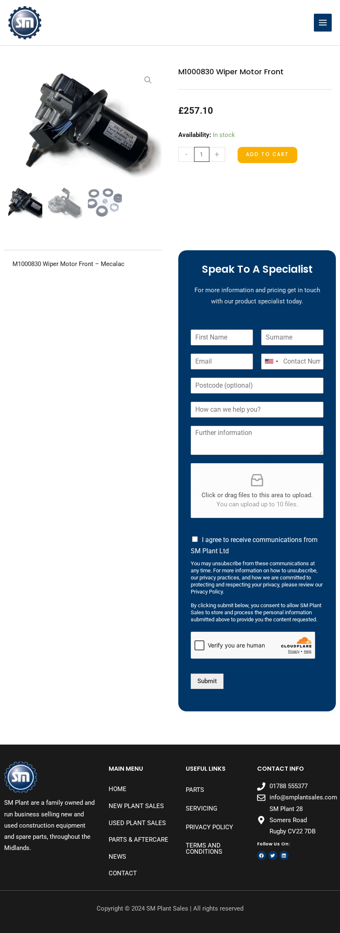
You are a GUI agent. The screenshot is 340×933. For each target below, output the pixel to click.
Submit (207, 681)
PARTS (195, 790)
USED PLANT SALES (137, 823)
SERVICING (201, 808)
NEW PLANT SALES (136, 806)
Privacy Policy (209, 827)
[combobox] (271, 361)
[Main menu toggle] (323, 23)
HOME (117, 789)
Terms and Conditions (204, 848)
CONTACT (123, 873)
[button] (148, 80)
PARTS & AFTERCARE (138, 839)
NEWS (117, 856)
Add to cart (267, 154)
